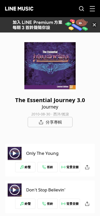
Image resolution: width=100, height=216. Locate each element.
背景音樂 (72, 167)
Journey (50, 107)
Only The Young (42, 153)
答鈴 (50, 167)
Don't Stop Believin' (45, 190)
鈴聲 (28, 167)
